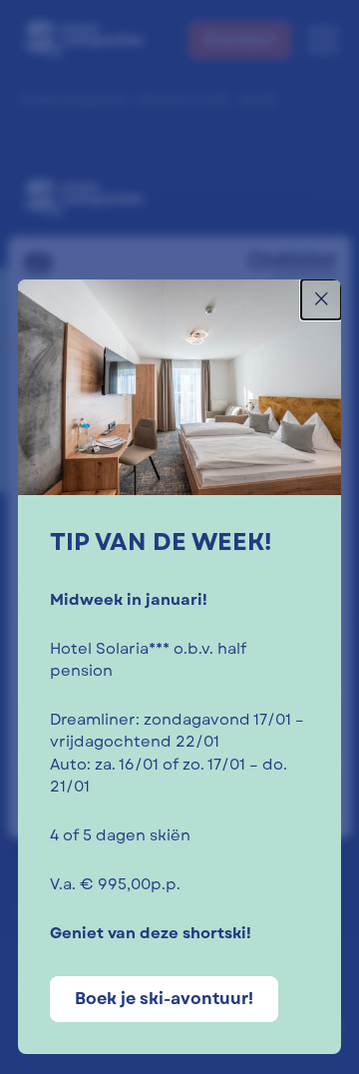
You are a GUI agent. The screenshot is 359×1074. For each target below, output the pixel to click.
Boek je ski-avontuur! (164, 998)
